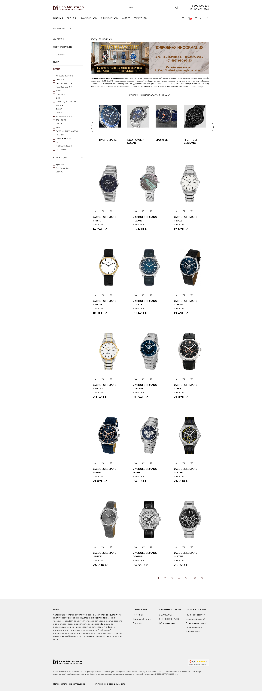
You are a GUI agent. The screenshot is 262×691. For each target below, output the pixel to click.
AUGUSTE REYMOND (65, 76)
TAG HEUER (61, 120)
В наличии (60, 55)
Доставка (137, 623)
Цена (56, 62)
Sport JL (59, 172)
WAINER (59, 105)
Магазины (138, 615)
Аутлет (126, 18)
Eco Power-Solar (63, 168)
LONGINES (60, 94)
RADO (58, 127)
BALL (58, 98)
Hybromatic (61, 164)
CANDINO (60, 113)
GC (57, 142)
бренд (56, 69)
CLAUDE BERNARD (64, 138)
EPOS (58, 91)
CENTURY (60, 80)
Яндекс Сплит (193, 632)
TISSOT (59, 109)
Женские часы (109, 18)
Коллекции (60, 157)
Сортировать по (62, 47)
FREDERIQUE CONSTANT (66, 102)
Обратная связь (167, 623)
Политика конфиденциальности (109, 684)
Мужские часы (88, 18)
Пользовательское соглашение (69, 684)
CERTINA (60, 124)
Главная (58, 18)
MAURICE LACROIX (64, 87)
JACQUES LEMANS (64, 116)
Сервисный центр (142, 619)
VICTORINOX (61, 150)
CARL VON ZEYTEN (64, 83)
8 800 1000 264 (200, 6)
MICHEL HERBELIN (64, 146)
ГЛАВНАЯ (57, 29)
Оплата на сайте (194, 627)
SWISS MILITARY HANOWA (67, 131)
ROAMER (60, 135)
